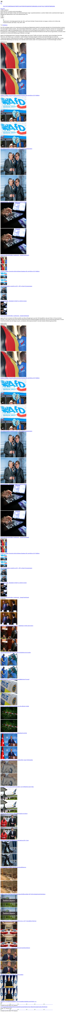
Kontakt (9, 1007)
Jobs (12, 1007)
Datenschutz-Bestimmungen (31, 1007)
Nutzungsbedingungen (18, 1007)
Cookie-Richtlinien (42, 1007)
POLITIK (3, 8)
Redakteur (5, 25)
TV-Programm (4, 1007)
